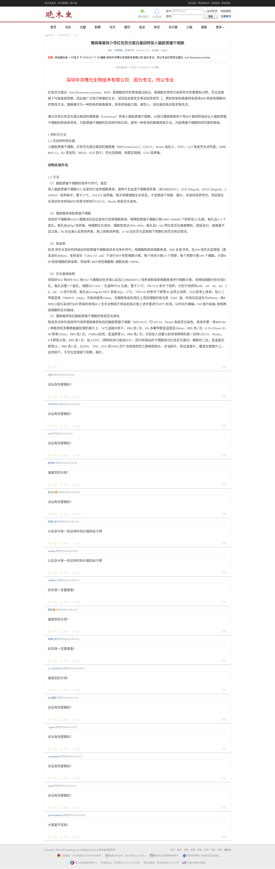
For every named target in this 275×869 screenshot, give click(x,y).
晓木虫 (61, 15)
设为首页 (192, 3)
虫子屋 (173, 27)
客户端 (73, 3)
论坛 (68, 27)
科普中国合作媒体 (196, 863)
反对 (78, 397)
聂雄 (50, 610)
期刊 (127, 27)
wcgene (51, 727)
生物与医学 (64, 35)
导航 (213, 850)
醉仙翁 (51, 463)
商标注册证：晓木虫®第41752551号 (161, 863)
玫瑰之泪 (52, 521)
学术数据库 (63, 3)
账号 (168, 11)
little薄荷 (52, 698)
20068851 (52, 580)
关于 (172, 850)
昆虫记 (51, 492)
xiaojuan (51, 551)
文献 (83, 27)
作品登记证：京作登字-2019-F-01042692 (120, 863)
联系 (179, 850)
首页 (53, 27)
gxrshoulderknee (55, 815)
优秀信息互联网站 (210, 855)
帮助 (199, 850)
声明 (186, 850)
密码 (168, 16)
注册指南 (215, 3)
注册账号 (226, 16)
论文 (112, 27)
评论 (55, 367)
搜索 (204, 27)
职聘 (98, 27)
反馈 (206, 850)
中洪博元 (118, 50)
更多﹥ (220, 27)
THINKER (53, 404)
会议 (142, 27)
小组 (189, 27)
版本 (220, 850)
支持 (66, 397)
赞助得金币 (203, 3)
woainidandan (54, 756)
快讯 (157, 27)
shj (49, 433)
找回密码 (226, 11)
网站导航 (225, 3)
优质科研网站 (193, 855)
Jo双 (50, 375)
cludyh (51, 786)
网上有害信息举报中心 (86, 863)
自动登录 (212, 11)
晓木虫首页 (50, 3)
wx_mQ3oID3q (55, 668)
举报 (223, 367)
